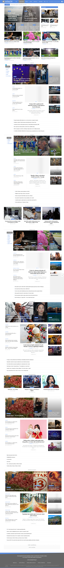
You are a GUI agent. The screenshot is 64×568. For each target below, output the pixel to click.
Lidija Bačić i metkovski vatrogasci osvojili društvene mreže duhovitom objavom (18, 361)
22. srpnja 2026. (22, 30)
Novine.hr (6, 60)
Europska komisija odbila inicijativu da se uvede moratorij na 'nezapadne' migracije (26, 120)
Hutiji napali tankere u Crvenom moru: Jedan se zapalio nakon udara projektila (23, 4)
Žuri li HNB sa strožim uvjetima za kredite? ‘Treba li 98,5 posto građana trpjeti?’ (48, 15)
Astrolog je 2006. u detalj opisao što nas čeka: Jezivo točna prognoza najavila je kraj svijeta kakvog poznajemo (11, 512)
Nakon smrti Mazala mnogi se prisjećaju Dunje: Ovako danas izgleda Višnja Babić (11, 341)
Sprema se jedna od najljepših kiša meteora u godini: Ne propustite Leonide (17, 531)
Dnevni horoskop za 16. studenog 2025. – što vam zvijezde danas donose (11, 422)
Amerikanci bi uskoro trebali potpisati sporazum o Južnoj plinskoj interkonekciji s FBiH (26, 124)
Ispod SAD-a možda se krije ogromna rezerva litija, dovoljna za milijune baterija (32, 222)
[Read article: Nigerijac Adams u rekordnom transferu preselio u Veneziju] (37, 166)
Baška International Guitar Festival (12, 455)
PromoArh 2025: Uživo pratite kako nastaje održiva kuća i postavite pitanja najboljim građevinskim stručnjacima (23, 540)
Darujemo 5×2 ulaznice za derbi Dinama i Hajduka (32, 390)
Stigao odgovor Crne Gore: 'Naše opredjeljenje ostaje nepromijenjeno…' (42, 81)
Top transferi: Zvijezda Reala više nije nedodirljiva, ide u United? (24, 197)
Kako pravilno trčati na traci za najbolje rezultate (11, 41)
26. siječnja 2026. (8, 498)
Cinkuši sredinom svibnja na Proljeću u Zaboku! (14, 465)
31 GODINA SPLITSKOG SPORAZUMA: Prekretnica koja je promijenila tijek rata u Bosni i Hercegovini (29, 130)
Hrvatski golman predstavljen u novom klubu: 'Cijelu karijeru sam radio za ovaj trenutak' (19, 168)
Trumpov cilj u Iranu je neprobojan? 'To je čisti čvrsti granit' (34, 27)
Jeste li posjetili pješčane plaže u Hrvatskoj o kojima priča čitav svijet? (18, 255)
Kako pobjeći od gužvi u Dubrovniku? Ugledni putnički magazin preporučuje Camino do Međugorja (18, 278)
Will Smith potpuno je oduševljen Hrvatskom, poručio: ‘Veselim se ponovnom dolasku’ (19, 318)
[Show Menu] (16, 1)
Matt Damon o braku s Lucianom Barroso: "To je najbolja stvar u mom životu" (18, 366)
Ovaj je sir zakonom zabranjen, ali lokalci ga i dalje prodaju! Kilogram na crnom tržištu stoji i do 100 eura (37, 271)
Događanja (13, 387)
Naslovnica (21, 1)
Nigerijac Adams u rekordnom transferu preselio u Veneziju (38, 176)
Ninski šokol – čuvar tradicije (13, 389)
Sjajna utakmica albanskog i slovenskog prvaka (48, 57)
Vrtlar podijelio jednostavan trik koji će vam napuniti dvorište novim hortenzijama (31, 42)
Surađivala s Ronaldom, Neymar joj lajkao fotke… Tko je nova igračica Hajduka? (11, 348)
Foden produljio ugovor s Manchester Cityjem (21, 202)
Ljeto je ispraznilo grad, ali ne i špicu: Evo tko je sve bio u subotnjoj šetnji (17, 370)
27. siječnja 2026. (35, 517)
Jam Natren (8, 461)
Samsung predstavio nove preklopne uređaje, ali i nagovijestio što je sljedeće (45, 26)
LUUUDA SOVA (9, 459)
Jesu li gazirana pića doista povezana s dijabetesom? (22, 288)
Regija (36, 101)
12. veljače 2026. (36, 443)
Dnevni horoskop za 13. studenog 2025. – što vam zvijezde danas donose (11, 443)
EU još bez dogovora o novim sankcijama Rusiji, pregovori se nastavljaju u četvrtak (22, 80)
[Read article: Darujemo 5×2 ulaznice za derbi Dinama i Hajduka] (32, 381)
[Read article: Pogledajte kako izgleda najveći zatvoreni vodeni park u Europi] (33, 502)
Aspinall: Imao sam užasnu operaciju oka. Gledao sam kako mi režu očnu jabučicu (31, 58)
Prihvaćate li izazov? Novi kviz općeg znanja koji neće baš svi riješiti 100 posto (12, 436)
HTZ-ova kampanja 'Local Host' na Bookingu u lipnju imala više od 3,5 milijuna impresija (27, 128)
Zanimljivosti (37, 485)
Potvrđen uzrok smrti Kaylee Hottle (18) (40, 319)
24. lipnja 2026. (14, 417)
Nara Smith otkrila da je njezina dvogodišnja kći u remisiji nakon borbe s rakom (18, 363)
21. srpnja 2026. (8, 342)
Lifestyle (35, 1)
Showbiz (40, 1)
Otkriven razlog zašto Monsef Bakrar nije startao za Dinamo (23, 195)
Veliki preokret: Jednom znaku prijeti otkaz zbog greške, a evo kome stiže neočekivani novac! (33, 441)
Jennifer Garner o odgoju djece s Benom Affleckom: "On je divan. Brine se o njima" (19, 368)
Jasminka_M (9, 417)
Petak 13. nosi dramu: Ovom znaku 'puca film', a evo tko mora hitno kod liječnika (40, 414)
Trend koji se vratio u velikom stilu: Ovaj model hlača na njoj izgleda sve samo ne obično (18, 262)
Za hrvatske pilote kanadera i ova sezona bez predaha (22, 27)
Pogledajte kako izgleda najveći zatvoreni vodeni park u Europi (33, 514)
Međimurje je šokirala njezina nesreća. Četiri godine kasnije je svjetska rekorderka (18, 182)
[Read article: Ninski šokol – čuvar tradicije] (13, 381)
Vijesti (26, 1)
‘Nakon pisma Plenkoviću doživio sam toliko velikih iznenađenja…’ (17, 103)
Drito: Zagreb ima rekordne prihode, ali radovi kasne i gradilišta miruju (24, 126)
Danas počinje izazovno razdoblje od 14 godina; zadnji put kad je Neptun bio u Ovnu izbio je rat (12, 504)
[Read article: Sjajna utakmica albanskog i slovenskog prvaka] (49, 52)
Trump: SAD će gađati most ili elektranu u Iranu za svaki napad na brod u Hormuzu (10, 28)
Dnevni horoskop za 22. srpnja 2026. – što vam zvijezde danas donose (24, 297)
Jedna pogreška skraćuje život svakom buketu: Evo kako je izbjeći (24, 293)
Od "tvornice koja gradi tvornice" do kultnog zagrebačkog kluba (16, 529)
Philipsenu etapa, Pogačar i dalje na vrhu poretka (22, 193)
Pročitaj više (37, 186)
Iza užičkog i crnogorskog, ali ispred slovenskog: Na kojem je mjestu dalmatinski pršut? (19, 533)
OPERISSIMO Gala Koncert (11, 457)
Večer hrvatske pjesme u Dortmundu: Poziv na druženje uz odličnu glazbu (11, 429)
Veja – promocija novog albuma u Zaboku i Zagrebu (14, 463)
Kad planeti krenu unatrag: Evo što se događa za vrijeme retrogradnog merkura (18, 535)
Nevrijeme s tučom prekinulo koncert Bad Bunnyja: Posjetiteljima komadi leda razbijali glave (20, 359)
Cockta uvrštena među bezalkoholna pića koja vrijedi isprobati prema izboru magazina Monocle (28, 290)
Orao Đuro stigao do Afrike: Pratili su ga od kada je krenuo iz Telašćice (17, 537)
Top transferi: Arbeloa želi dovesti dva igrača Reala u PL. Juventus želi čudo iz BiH (19, 160)
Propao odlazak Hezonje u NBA (18, 175)
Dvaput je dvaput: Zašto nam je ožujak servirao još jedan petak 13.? (40, 488)
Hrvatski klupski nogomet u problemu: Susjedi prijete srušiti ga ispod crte (12, 58)
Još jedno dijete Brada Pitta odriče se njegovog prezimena (10, 334)
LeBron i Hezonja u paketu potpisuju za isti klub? (22, 191)
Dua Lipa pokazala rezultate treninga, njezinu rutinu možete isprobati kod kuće (26, 295)
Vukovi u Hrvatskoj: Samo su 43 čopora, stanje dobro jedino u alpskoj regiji (11, 520)
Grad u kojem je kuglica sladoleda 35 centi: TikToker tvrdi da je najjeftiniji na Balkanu (33, 345)
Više (44, 1)
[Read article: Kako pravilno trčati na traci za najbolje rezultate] (13, 36)
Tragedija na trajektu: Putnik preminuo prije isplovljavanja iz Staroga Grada (25, 122)
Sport (31, 1)
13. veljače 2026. (37, 417)
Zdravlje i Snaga (8, 39)
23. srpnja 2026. (11, 60)
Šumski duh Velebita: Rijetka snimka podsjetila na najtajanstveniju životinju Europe (10, 496)
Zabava (6, 420)
